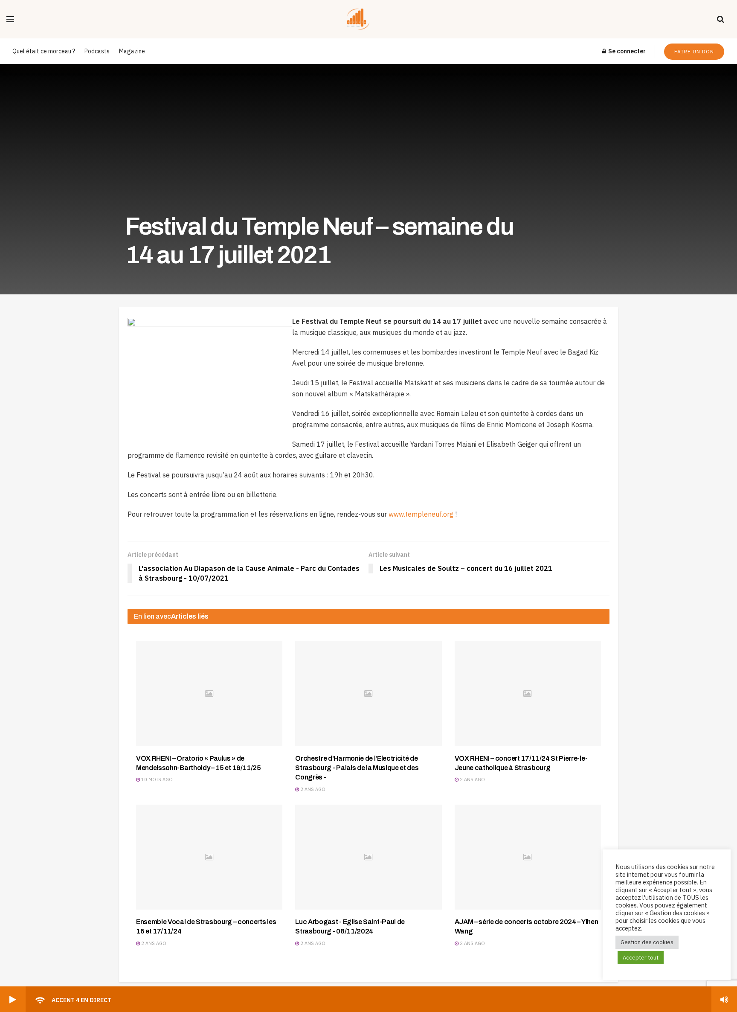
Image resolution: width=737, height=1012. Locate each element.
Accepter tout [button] (641, 957)
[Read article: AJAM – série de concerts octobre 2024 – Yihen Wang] (528, 857)
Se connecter (626, 51)
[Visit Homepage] (366, 19)
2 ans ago (312, 789)
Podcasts (97, 51)
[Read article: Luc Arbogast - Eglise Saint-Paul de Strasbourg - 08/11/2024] (368, 857)
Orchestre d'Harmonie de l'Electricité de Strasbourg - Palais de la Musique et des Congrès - (356, 768)
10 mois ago (156, 779)
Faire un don (694, 51)
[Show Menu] (10, 19)
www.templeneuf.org (421, 514)
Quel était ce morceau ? (43, 51)
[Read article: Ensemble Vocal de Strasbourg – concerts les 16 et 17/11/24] (209, 857)
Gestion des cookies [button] (647, 942)
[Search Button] (720, 19)
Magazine (132, 51)
